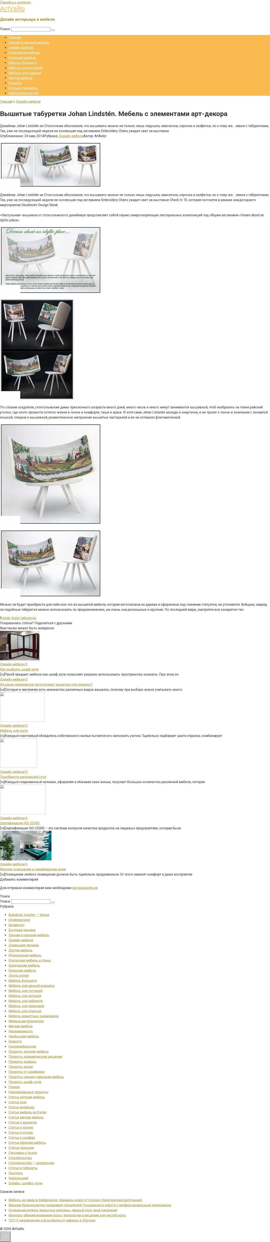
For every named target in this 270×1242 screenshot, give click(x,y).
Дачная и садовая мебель (28, 43)
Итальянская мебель (24, 955)
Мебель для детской (24, 996)
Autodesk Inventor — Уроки (28, 915)
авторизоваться (84, 888)
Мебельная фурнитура (26, 1021)
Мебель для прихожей (26, 1006)
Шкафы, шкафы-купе (25, 1183)
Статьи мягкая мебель (26, 1117)
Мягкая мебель (20, 78)
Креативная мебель (24, 53)
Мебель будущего (22, 63)
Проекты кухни (20, 1067)
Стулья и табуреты (23, 88)
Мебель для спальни (24, 73)
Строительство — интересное (31, 1163)
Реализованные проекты (28, 1092)
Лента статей (18, 976)
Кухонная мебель (22, 58)
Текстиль (15, 1173)
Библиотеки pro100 (23, 93)
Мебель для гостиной (25, 68)
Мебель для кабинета (25, 1001)
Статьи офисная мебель (27, 1143)
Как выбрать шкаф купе (19, 669)
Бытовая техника (21, 930)
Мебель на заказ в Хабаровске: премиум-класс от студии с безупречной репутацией (75, 1200)
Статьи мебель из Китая (27, 1112)
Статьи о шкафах (21, 1138)
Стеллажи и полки (22, 1153)
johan (6, 618)
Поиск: (5, 29)
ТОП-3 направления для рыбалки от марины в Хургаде (51, 1220)
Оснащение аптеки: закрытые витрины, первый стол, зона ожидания (62, 1210)
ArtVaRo (12, 9)
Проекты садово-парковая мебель (36, 1077)
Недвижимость (20, 1031)
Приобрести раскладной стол (23, 777)
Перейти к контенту (15, 2)
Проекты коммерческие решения (35, 1057)
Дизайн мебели (20, 48)
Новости (15, 83)
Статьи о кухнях (20, 1128)
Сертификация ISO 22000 (19, 823)
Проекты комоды (22, 1062)
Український (18, 1178)
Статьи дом (17, 1102)
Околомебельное (22, 1047)
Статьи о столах (20, 1133)
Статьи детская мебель (26, 1097)
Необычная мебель (23, 1036)
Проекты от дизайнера (26, 1072)
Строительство (20, 1158)
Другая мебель (20, 950)
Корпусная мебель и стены (29, 960)
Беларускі (16, 925)
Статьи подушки (21, 1148)
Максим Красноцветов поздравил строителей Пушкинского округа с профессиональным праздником (89, 1205)
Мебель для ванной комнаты (31, 986)
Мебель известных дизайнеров (33, 1016)
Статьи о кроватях (22, 1122)
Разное (14, 1087)
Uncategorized (19, 920)
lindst (15, 618)
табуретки (28, 618)
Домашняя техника (23, 945)
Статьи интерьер (21, 1107)
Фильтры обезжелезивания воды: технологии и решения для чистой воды (67, 1215)
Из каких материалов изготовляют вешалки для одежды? (46, 684)
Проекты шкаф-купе (24, 1082)
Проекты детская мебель (28, 1052)
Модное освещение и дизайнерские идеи (33, 869)
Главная (14, 37)
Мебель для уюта (14, 731)
